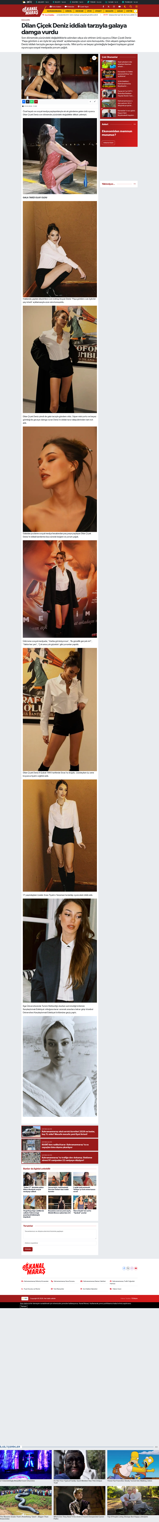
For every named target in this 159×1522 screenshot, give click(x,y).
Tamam (24, 1306)
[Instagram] (132, 1268)
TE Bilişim (134, 1298)
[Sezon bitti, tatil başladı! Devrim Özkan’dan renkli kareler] (59, 1179)
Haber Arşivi (117, 1289)
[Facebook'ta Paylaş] (23, 102)
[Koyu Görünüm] (125, 6)
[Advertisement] (119, 164)
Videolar (70, 7)
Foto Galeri (56, 7)
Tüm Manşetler (58, 1289)
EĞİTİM (129, 11)
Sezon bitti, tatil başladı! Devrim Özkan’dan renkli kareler (58, 1189)
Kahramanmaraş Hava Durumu (64, 1281)
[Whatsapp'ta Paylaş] (32, 102)
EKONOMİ (79, 11)
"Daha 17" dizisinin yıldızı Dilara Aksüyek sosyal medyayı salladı (33, 1189)
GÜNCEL (68, 11)
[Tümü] (135, 124)
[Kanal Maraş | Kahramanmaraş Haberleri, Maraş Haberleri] (30, 10)
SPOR (89, 11)
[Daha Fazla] (36, 102)
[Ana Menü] (136, 6)
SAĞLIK (120, 11)
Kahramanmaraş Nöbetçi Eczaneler (36, 1281)
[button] (135, 11)
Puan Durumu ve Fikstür (32, 1289)
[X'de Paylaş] (28, 102)
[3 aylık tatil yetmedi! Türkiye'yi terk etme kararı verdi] (84, 1179)
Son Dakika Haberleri (90, 1289)
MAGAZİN (109, 11)
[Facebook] (124, 1268)
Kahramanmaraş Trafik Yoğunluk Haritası (122, 1282)
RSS (25, 1298)
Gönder (28, 1249)
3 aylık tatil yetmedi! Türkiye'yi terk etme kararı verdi (84, 1189)
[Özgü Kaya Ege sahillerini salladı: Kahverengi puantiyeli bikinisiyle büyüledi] (34, 1202)
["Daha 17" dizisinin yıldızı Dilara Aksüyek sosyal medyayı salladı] (34, 1179)
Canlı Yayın (84, 7)
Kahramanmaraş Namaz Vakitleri (94, 1281)
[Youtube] (136, 1268)
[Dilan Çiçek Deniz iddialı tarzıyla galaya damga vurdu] (59, 76)
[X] (128, 1268)
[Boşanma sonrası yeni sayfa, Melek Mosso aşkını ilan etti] (59, 1202)
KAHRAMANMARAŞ (54, 11)
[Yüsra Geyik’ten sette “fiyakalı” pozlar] (84, 1202)
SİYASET (98, 11)
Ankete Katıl (108, 143)
